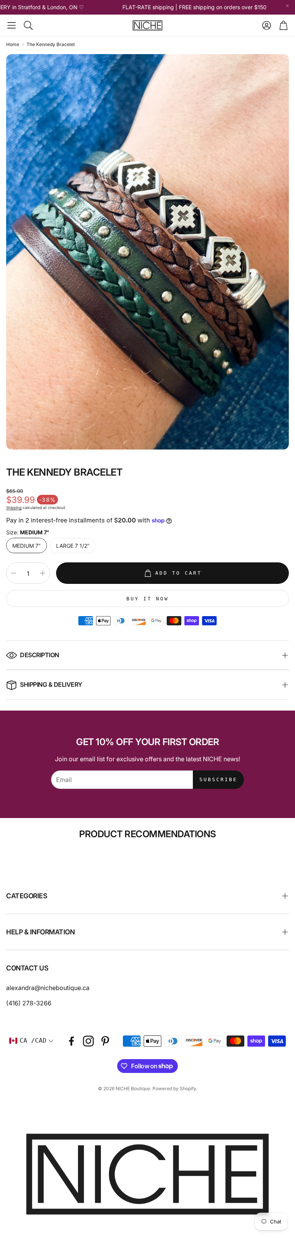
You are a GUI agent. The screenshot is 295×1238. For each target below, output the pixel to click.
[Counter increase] (43, 573)
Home (12, 44)
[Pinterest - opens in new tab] (105, 1041)
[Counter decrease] (13, 573)
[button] (11, 25)
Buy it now (147, 599)
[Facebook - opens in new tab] (71, 1041)
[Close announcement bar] (287, 6)
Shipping (14, 507)
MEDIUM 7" (26, 545)
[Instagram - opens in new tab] (88, 1041)
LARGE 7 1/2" (72, 545)
